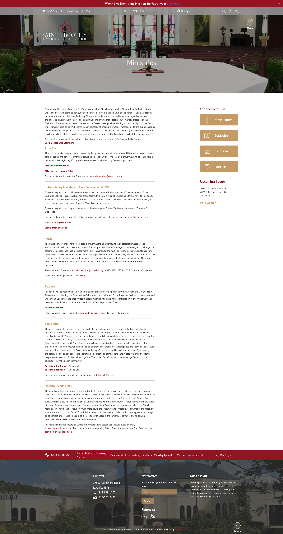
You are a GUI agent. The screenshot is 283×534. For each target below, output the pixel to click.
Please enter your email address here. (159, 484)
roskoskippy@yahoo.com (60, 428)
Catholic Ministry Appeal (157, 455)
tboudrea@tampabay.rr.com (59, 431)
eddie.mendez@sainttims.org (107, 176)
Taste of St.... (207, 195)
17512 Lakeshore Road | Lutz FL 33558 (69, 11)
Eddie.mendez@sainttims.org (59, 142)
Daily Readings (222, 455)
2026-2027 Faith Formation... (215, 191)
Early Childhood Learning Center (91, 455)
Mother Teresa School (190, 455)
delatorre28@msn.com (105, 374)
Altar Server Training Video (59, 170)
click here (173, 3)
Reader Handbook (54, 307)
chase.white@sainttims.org (89, 270)
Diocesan (180, 529)
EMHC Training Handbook (58, 222)
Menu (250, 27)
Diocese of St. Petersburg (125, 455)
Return (237, 531)
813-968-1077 (136, 11)
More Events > (208, 202)
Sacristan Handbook (55, 366)
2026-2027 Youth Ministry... (214, 188)
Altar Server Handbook (57, 165)
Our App (185, 11)
